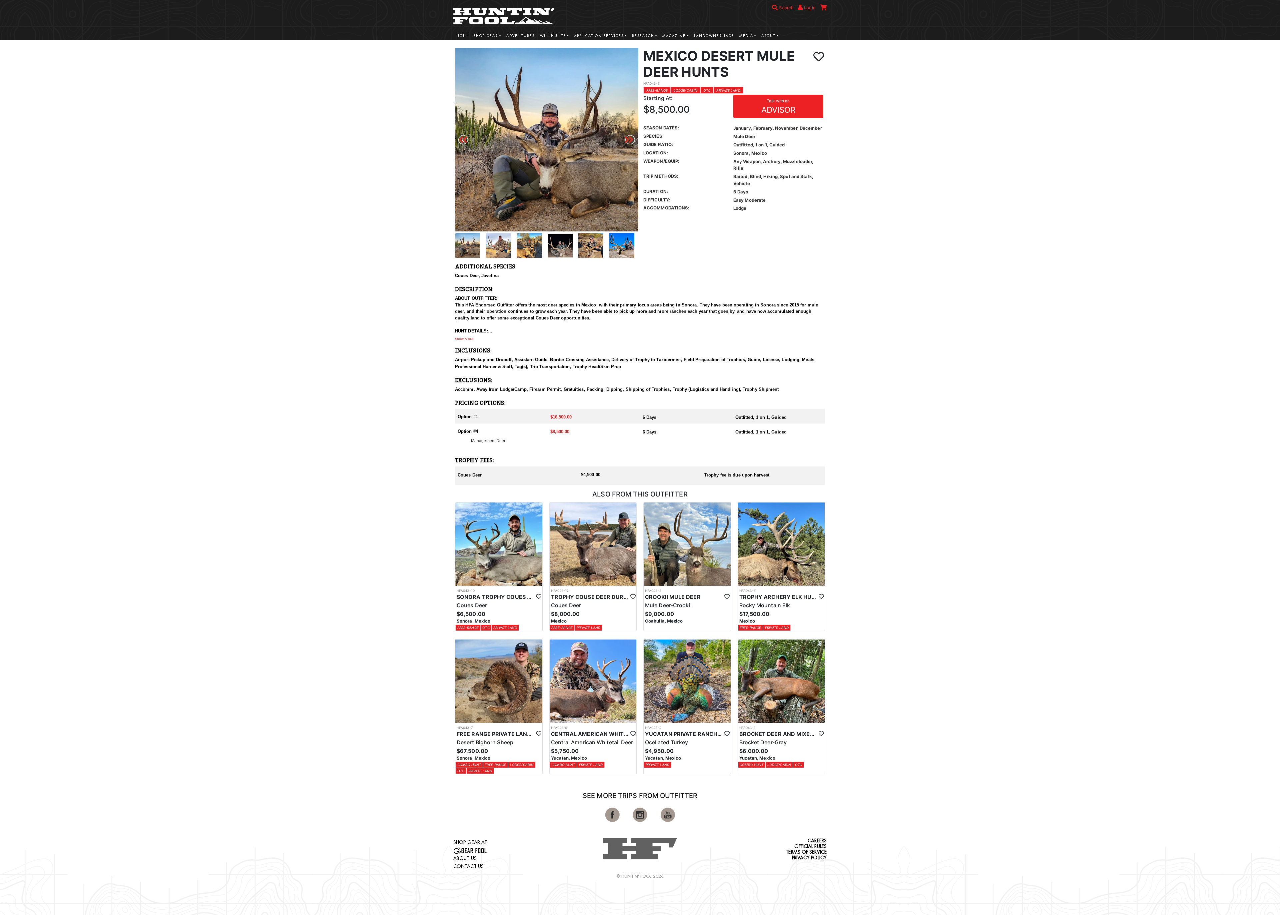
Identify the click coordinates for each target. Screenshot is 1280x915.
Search (786, 7)
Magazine (674, 36)
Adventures (520, 36)
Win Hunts (553, 36)
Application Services (599, 36)
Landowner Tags (714, 36)
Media (746, 36)
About (768, 36)
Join (463, 36)
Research (643, 36)
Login (809, 7)
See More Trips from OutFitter (640, 796)
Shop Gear (486, 36)
